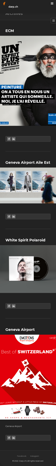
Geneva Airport (20, 329)
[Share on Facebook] (9, 139)
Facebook (21, 456)
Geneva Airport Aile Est (27, 162)
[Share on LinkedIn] (13, 139)
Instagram (34, 456)
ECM (9, 30)
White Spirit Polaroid (25, 240)
